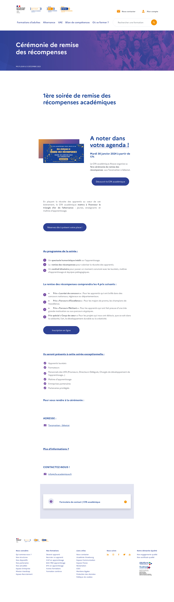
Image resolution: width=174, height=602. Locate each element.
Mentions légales (83, 571)
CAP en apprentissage (55, 560)
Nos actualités (21, 565)
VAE (60, 22)
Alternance (49, 22)
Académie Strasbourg (85, 557)
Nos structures (22, 557)
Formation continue (54, 571)
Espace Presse (82, 563)
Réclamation (81, 565)
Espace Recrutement (24, 574)
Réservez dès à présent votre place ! (64, 227)
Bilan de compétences (77, 22)
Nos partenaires (22, 563)
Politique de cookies (84, 577)
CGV (78, 568)
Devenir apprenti (53, 554)
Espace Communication (85, 560)
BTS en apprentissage (55, 565)
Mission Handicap (23, 571)
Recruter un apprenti (54, 557)
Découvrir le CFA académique (110, 181)
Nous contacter (128, 11)
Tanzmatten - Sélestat (59, 425)
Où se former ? (100, 22)
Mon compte (152, 11)
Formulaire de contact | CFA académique (79, 501)
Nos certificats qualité (145, 557)
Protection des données (86, 574)
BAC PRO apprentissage (55, 563)
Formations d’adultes (28, 22)
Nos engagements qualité (147, 554)
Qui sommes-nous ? (24, 554)
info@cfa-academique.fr (60, 474)
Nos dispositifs (22, 560)
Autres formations (53, 568)
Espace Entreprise (23, 568)
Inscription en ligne (61, 330)
